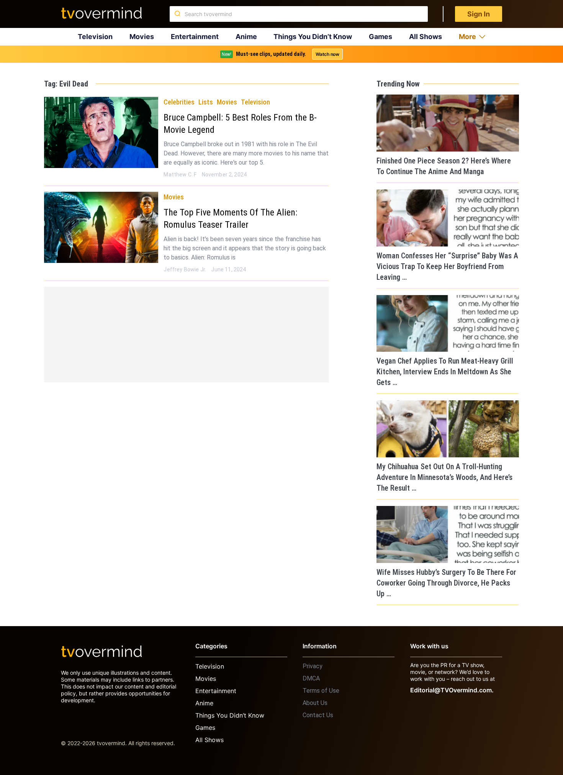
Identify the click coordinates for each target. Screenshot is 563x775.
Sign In (478, 14)
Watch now (327, 54)
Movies (141, 37)
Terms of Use (321, 690)
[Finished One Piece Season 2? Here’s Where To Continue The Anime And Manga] (447, 123)
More (467, 37)
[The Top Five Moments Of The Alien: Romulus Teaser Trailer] (101, 227)
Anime (246, 37)
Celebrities (179, 102)
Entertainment (195, 37)
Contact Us (318, 715)
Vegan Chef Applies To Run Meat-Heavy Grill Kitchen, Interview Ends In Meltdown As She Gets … (444, 371)
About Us (315, 702)
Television (95, 37)
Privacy (312, 666)
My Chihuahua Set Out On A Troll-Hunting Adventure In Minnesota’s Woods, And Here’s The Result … (444, 477)
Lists (205, 102)
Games (380, 37)
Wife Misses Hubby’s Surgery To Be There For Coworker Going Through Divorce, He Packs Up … (446, 583)
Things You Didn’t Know (312, 37)
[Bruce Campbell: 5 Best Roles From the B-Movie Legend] (101, 132)
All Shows (425, 37)
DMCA (311, 678)
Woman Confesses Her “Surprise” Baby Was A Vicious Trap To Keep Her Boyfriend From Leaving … (447, 266)
